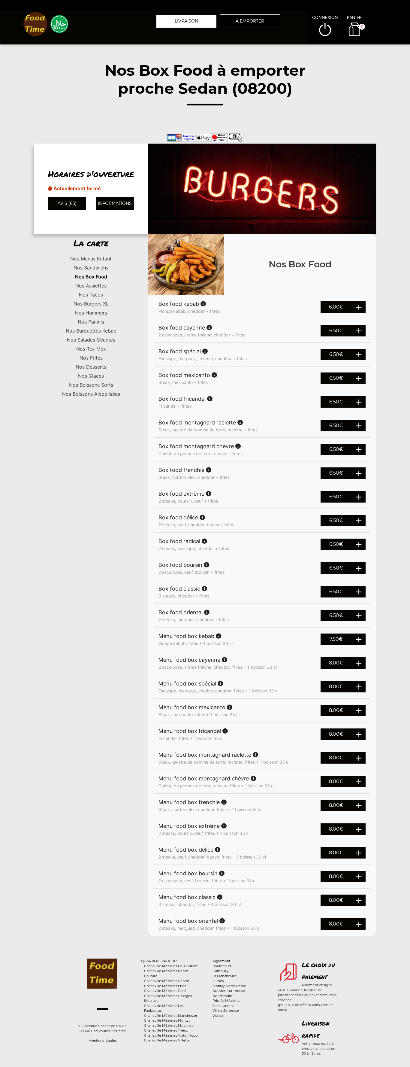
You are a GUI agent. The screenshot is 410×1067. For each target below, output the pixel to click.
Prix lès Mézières (226, 1001)
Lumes (218, 981)
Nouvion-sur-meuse (229, 991)
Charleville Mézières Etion (165, 986)
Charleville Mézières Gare (165, 991)
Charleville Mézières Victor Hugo (171, 1035)
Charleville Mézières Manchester (170, 1016)
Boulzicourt (222, 966)
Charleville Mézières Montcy (167, 1020)
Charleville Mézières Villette (167, 1040)
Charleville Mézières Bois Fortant (170, 966)
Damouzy (220, 971)
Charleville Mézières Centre (166, 981)
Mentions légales (102, 1040)
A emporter (250, 21)
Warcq (218, 1016)
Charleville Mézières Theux (166, 1030)
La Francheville (225, 976)
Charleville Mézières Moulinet (168, 1025)
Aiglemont (221, 961)
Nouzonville (222, 996)
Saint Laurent (223, 1006)
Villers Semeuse (226, 1010)
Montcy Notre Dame (229, 986)
